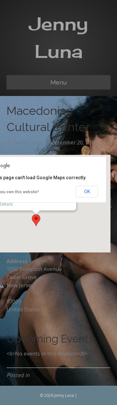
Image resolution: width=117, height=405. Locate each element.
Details (6, 204)
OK (87, 191)
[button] (36, 220)
